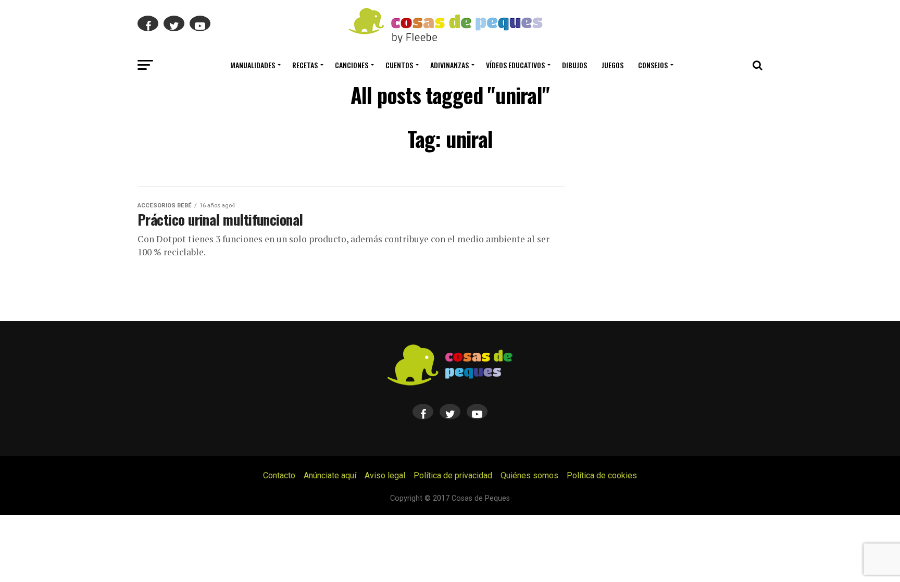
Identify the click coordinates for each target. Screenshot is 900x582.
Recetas (305, 64)
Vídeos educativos (515, 64)
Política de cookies (602, 475)
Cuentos (399, 64)
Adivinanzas (449, 64)
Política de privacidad (453, 475)
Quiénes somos (529, 475)
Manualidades (252, 64)
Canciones (351, 64)
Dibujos (574, 64)
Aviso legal (385, 475)
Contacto (279, 475)
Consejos (653, 64)
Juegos (612, 64)
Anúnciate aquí (330, 475)
